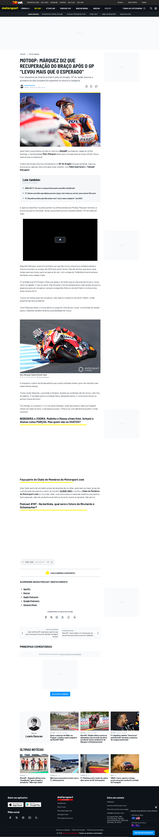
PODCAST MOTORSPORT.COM (76, 14)
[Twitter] (51, 617)
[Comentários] (96, 86)
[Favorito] (91, 86)
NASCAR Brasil (82, 8)
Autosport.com (63, 814)
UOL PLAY (71, 2)
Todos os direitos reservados (90, 833)
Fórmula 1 (25, 8)
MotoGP (37, 8)
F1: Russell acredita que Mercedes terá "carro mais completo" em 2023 (53, 198)
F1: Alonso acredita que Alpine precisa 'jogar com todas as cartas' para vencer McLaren (60, 193)
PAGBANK (54, 2)
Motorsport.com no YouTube (52, 14)
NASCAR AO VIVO (125, 14)
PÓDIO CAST (94, 14)
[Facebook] (45, 617)
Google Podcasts (31, 601)
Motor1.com (62, 807)
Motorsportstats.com (65, 818)
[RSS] (36, 817)
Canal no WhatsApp (109, 14)
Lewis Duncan (29, 85)
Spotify (26, 589)
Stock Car (50, 8)
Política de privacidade (95, 830)
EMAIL (144, 2)
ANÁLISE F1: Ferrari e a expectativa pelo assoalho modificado (50, 188)
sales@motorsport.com (115, 813)
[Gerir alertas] (74, 617)
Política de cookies (78, 830)
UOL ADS (80, 2)
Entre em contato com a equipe (118, 809)
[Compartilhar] (86, 86)
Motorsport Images (43, 377)
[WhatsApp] (57, 617)
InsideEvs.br (62, 803)
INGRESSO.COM (33, 2)
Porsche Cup (65, 8)
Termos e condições (63, 830)
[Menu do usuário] (155, 8)
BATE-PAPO (132, 2)
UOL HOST (45, 2)
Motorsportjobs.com (65, 811)
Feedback (110, 802)
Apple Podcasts (30, 597)
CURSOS (63, 2)
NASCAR (96, 8)
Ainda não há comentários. (60, 654)
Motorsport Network (71, 833)
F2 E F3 (108, 8)
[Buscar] (151, 8)
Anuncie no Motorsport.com (117, 805)
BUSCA (120, 2)
